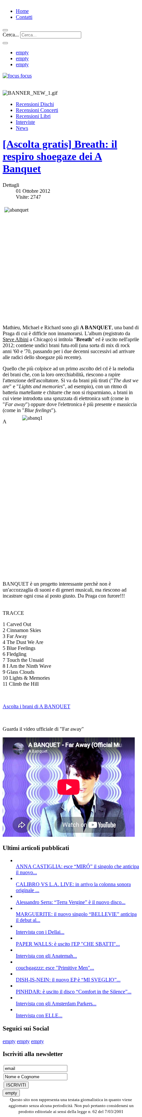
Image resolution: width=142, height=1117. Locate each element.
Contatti (24, 17)
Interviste (25, 122)
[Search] (5, 30)
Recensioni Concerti (37, 110)
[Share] (5, 43)
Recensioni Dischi (35, 104)
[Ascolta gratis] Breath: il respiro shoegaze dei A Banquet (60, 156)
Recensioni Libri (33, 116)
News (22, 128)
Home (22, 11)
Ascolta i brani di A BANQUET (36, 706)
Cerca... (11, 34)
